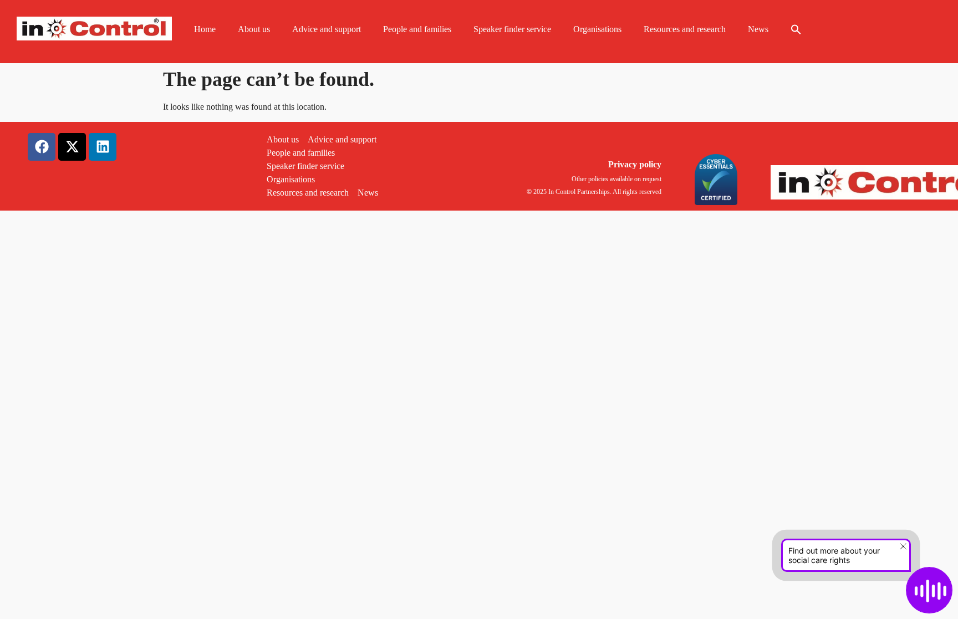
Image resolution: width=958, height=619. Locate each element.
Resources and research (685, 29)
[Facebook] (41, 147)
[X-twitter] (72, 147)
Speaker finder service (512, 29)
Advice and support (326, 29)
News (758, 29)
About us (254, 29)
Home (205, 29)
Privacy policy (634, 164)
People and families (417, 29)
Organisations (597, 29)
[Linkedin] (102, 147)
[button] (796, 29)
